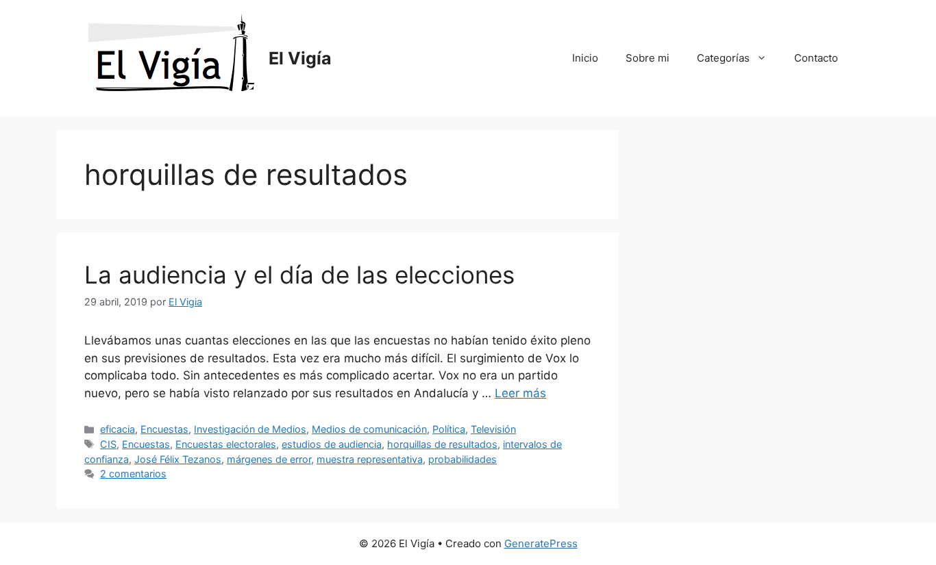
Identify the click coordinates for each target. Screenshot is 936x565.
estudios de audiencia (332, 444)
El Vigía (300, 58)
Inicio (585, 57)
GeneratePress (541, 543)
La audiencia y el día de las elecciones (299, 274)
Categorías (723, 57)
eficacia (117, 429)
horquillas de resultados (442, 444)
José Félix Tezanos (177, 459)
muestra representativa (370, 459)
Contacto (816, 57)
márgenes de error (269, 459)
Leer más (520, 393)
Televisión (493, 429)
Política (448, 429)
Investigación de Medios (250, 429)
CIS (108, 444)
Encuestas (164, 429)
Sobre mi (647, 57)
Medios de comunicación (369, 429)
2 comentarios (133, 473)
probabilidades (462, 459)
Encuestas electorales (225, 444)
